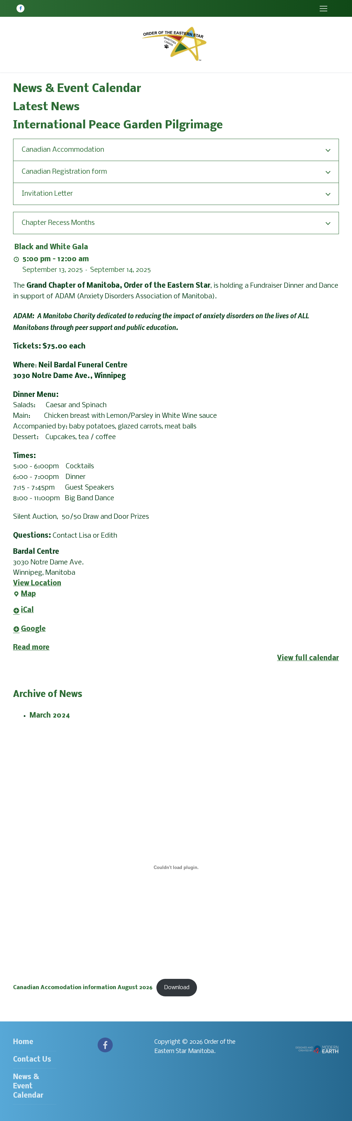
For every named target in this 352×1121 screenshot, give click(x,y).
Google (33, 629)
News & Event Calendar (28, 1086)
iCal (27, 610)
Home (23, 1042)
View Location (37, 583)
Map (24, 595)
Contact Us (32, 1059)
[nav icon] (323, 8)
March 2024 (50, 715)
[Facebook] (20, 8)
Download (176, 988)
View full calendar (308, 658)
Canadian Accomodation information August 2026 (83, 988)
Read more (31, 647)
